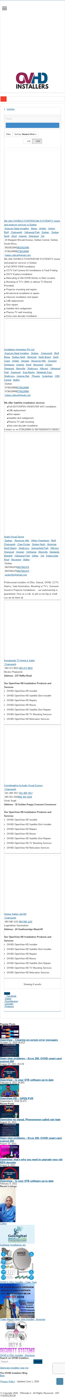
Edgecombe (52, 556)
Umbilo (42, 228)
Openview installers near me (14, 1368)
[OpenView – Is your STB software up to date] (9, 1071)
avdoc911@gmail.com (16, 575)
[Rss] (1, 1378)
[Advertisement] (32, 37)
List (28, 141)
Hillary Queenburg (40, 540)
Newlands (54, 552)
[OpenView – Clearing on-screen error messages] (9, 1031)
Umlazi (51, 228)
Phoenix (35, 376)
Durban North (18, 357)
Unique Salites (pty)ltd (15, 914)
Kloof (14, 236)
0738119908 (23, 251)
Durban (45, 232)
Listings (11, 109)
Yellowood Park (32, 232)
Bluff (6, 232)
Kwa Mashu (28, 372)
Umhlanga (9, 364)
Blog (2, 1375)
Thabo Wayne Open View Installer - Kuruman (22, 1319)
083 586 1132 (25, 921)
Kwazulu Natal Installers (16, 228)
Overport (52, 361)
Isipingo (22, 236)
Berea (34, 228)
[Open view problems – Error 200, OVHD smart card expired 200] (9, 1050)
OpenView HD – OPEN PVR (16, 1098)
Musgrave (38, 364)
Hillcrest (43, 368)
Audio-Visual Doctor (14, 536)
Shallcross (32, 368)
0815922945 (23, 247)
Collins (3, 1223)
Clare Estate (23, 544)
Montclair (32, 357)
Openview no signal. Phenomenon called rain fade (30, 1119)
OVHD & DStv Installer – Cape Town (18, 1282)
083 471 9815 (26, 668)
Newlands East (44, 372)
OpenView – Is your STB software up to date (27, 1079)
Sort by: (24, 134)
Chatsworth (16, 232)
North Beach (44, 357)
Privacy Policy (7, 1381)
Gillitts (34, 556)
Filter (8, 134)
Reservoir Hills (38, 361)
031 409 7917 (26, 793)
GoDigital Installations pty (13, 1245)
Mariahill (8, 556)
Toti (42, 236)
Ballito (16, 380)
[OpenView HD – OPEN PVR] (9, 1090)
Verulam (24, 361)
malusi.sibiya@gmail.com (18, 255)
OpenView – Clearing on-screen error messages (29, 1039)
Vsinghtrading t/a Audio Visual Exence (23, 785)
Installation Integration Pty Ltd (19, 349)
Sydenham (47, 376)
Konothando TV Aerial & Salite (19, 660)
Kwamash (15, 372)
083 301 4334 (25, 797)
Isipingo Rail (23, 376)
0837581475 (23, 567)
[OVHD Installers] (32, 80)
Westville (20, 368)
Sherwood (33, 236)
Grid (38, 141)
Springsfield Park (40, 548)
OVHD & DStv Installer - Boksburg (17, 1355)
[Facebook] (4, 1378)
